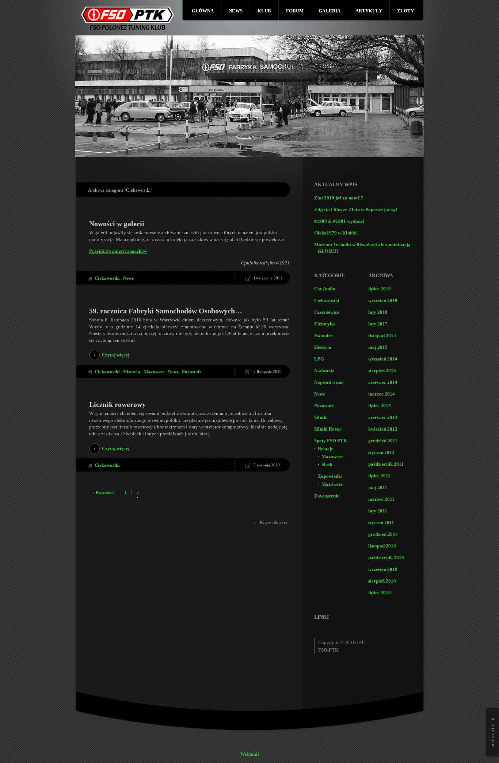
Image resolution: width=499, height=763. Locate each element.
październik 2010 (386, 557)
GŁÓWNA (203, 11)
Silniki (321, 417)
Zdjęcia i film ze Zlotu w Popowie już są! (355, 209)
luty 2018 (378, 312)
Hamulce (323, 335)
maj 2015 (378, 347)
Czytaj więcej (115, 355)
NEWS (236, 11)
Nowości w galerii (116, 224)
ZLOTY (405, 11)
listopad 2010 (382, 546)
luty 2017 (378, 324)
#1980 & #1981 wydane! (339, 221)
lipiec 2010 (379, 592)
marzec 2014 (381, 394)
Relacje (325, 448)
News (128, 278)
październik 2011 (386, 464)
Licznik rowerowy (117, 404)
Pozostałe (192, 371)
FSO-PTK (328, 650)
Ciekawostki (107, 278)
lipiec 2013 (379, 405)
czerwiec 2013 (382, 417)
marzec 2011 (381, 499)
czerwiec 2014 (382, 382)
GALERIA (329, 11)
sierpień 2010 (382, 581)
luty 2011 (377, 511)
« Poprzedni (103, 492)
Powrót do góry (274, 522)
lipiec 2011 (379, 475)
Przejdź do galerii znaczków (118, 251)
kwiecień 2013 (382, 429)
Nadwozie (324, 370)
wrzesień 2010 (382, 569)
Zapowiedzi (330, 476)
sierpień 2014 (382, 370)
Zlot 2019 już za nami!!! (338, 198)
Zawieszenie (326, 496)
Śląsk (326, 464)
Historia (131, 371)
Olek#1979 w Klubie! (336, 233)
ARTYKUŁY (368, 11)
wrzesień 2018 (382, 300)
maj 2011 (377, 487)
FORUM (295, 11)
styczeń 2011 (381, 522)
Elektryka (324, 324)
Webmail (249, 754)
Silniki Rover (328, 429)
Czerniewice (326, 312)
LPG (319, 359)
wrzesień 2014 (382, 359)
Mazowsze (154, 371)
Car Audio (324, 288)
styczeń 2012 (381, 452)
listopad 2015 (382, 335)
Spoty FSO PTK (330, 440)
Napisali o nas (328, 382)
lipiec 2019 (379, 288)
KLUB (264, 11)
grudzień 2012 (383, 440)
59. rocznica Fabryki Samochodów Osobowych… (165, 311)
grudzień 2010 (383, 534)
